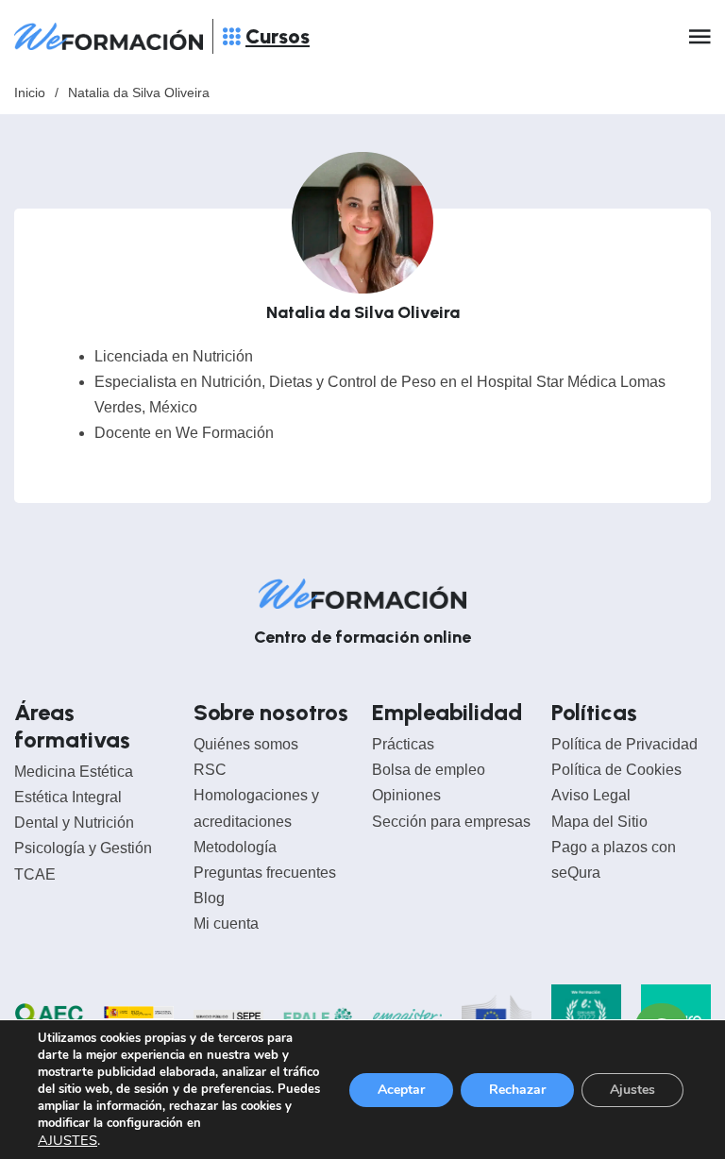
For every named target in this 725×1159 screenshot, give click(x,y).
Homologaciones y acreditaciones (256, 808)
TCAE (35, 874)
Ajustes (632, 1090)
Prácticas (403, 744)
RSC (210, 770)
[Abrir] (232, 36)
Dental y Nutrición (74, 823)
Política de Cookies (616, 770)
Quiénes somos (246, 744)
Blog (209, 898)
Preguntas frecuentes (265, 873)
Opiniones (406, 795)
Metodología (235, 847)
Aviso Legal (591, 795)
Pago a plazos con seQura (613, 860)
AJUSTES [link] (67, 1140)
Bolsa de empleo (428, 770)
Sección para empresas (451, 822)
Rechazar (517, 1090)
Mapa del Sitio (599, 822)
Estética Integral (68, 797)
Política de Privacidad (624, 744)
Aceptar (401, 1090)
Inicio (29, 92)
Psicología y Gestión (83, 848)
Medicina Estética (73, 772)
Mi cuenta (226, 923)
